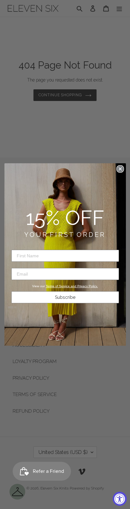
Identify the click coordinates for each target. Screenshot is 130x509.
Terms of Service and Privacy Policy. (72, 286)
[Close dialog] (120, 169)
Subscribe (65, 297)
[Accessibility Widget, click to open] (120, 499)
